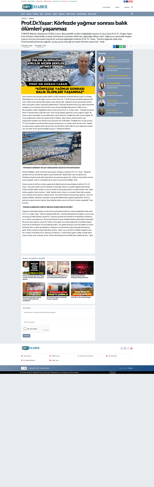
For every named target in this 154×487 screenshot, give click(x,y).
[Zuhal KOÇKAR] (101, 94)
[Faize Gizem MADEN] (101, 85)
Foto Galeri (106, 7)
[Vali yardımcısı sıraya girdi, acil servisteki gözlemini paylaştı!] (58, 268)
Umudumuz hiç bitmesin (115, 95)
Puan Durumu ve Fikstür (86, 356)
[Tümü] (130, 53)
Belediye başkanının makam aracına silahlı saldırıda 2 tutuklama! (32, 299)
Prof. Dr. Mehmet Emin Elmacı (117, 75)
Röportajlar (92, 14)
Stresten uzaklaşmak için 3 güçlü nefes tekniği (117, 104)
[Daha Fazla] (124, 46)
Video (117, 7)
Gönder (26, 335)
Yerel (23, 14)
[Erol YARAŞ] (101, 59)
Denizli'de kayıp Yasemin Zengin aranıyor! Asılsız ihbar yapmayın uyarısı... (33, 277)
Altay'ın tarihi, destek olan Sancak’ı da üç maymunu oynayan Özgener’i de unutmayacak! (118, 61)
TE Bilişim (130, 368)
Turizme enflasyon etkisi (115, 113)
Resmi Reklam (82, 14)
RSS (25, 368)
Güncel (28, 14)
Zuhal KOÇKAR (112, 93)
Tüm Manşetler (112, 356)
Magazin (62, 14)
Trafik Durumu (55, 356)
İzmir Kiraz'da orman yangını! (81, 297)
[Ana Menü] (132, 14)
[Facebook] (121, 348)
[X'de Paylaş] (117, 46)
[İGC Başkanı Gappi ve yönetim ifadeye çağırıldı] (58, 289)
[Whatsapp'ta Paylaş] (120, 46)
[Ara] (132, 7)
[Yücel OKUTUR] (101, 111)
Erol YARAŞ (111, 57)
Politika (35, 14)
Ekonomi (48, 14)
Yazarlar (126, 7)
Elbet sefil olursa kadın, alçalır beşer (118, 78)
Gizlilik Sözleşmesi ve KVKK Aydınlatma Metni (94, 372)
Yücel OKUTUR (112, 110)
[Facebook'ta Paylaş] (114, 46)
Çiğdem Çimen (112, 66)
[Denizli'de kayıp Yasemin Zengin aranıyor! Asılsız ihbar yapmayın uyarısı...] (34, 268)
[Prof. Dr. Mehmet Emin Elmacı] (101, 77)
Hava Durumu (27, 356)
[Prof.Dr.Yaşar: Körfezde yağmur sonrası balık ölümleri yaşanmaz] (58, 72)
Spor (41, 14)
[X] (125, 348)
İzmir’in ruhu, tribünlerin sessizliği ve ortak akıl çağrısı (119, 69)
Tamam (112, 372)
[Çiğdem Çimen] (101, 68)
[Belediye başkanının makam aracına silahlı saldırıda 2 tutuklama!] (34, 289)
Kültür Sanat (70, 14)
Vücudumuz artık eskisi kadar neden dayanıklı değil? (118, 86)
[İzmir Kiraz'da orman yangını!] (82, 289)
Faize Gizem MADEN (113, 83)
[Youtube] (131, 348)
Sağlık (55, 14)
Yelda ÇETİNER (112, 100)
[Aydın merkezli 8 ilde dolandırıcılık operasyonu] (82, 268)
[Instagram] (128, 348)
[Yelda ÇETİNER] (101, 103)
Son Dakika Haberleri (29, 360)
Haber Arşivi (55, 360)
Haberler (24, 18)
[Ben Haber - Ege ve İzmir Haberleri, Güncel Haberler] (34, 7)
